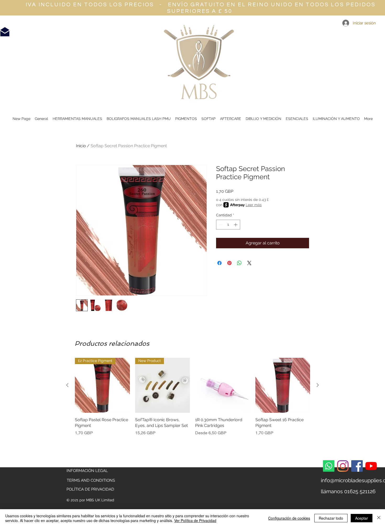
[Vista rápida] (222, 385)
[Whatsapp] (328, 466)
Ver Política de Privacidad (195, 520)
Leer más (254, 205)
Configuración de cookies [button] (289, 518)
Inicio (81, 145)
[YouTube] (371, 466)
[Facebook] (357, 466)
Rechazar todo (331, 518)
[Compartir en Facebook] (219, 263)
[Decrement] (220, 224)
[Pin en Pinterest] (229, 263)
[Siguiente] (318, 385)
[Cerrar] (379, 518)
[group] (192, 397)
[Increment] (236, 224)
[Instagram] (343, 466)
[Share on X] (249, 263)
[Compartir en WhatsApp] (239, 263)
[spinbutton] (228, 224)
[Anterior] (67, 385)
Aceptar (361, 518)
